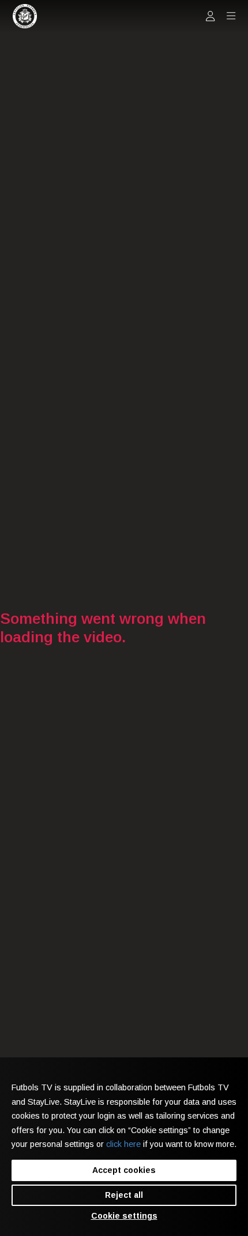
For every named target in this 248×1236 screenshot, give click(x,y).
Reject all (124, 1195)
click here (123, 1144)
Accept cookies (124, 1170)
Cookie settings (124, 1215)
